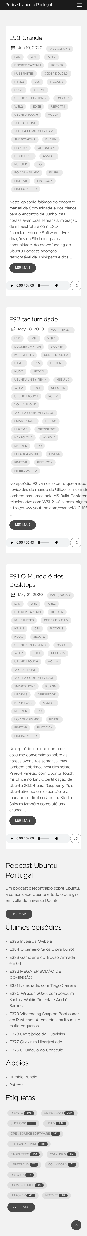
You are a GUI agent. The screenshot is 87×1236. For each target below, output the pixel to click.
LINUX (54, 1123)
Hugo (18, 90)
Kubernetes (24, 73)
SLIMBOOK (22, 1123)
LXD (17, 57)
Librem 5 (21, 148)
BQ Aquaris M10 (26, 172)
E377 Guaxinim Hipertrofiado (35, 1042)
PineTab (20, 181)
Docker (57, 65)
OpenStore (47, 148)
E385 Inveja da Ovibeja (30, 941)
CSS (37, 81)
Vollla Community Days (34, 131)
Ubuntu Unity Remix (30, 98)
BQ (39, 164)
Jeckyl (39, 90)
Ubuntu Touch (26, 114)
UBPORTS (21, 1175)
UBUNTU (21, 1113)
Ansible (49, 156)
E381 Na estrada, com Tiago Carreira (42, 986)
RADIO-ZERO (24, 1154)
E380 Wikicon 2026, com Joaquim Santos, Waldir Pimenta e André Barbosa (41, 999)
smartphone (24, 139)
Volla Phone (25, 123)
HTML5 (19, 81)
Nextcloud (23, 156)
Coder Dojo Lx (56, 73)
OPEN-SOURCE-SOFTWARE (34, 1133)
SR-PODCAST (58, 1113)
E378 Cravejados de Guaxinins (37, 1034)
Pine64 (54, 172)
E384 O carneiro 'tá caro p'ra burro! (41, 949)
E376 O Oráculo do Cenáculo (36, 1050)
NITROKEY (21, 1195)
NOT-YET (55, 1195)
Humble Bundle (23, 1077)
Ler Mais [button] (19, 914)
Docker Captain (27, 65)
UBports (58, 106)
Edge (37, 106)
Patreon (16, 1085)
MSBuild (63, 98)
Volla (53, 114)
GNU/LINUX (61, 1154)
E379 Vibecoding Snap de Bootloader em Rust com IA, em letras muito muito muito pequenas (44, 1020)
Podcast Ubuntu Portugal (29, 5)
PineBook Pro (25, 189)
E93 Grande (25, 38)
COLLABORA (60, 1164)
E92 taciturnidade (33, 320)
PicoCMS (57, 81)
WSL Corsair (59, 48)
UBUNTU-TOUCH (26, 1185)
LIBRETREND (23, 1164)
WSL (33, 57)
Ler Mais (22, 267)
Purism (50, 139)
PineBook (44, 181)
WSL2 (51, 57)
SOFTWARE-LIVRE (28, 1144)
